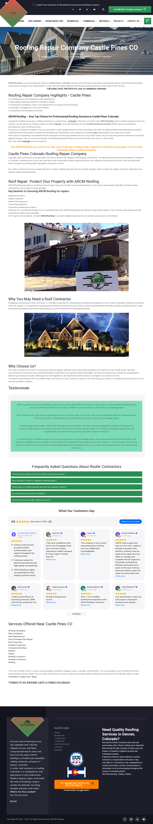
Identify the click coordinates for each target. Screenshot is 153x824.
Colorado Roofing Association (98, 124)
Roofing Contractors (17, 659)
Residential (73, 21)
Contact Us (133, 21)
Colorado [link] (72, 121)
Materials (104, 21)
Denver (115, 742)
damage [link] (26, 141)
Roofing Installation (17, 630)
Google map (24, 676)
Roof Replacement (16, 636)
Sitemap (58, 750)
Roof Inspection (15, 642)
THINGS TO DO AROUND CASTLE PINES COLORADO (39, 682)
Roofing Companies (17, 645)
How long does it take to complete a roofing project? (34, 480)
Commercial (89, 21)
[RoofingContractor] (76, 759)
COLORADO (57, 56)
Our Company (34, 21)
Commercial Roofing (17, 648)
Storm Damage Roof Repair (20, 639)
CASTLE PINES (73, 56)
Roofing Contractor (16, 656)
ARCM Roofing (107, 121)
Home (21, 21)
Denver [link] (58, 124)
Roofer (11, 653)
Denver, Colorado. (19, 764)
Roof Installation (15, 633)
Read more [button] (51, 559)
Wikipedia (12, 676)
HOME (45, 56)
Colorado (122, 742)
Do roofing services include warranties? (28, 493)
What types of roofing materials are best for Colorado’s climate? (39, 487)
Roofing (11, 662)
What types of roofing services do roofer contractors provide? (38, 474)
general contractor (111, 757)
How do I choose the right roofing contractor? (31, 500)
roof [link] (95, 132)
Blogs (34, 676)
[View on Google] (48, 534)
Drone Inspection (54, 21)
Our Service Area (18, 795)
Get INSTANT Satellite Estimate (128, 9)
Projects (118, 21)
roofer (15, 768)
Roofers (11, 651)
